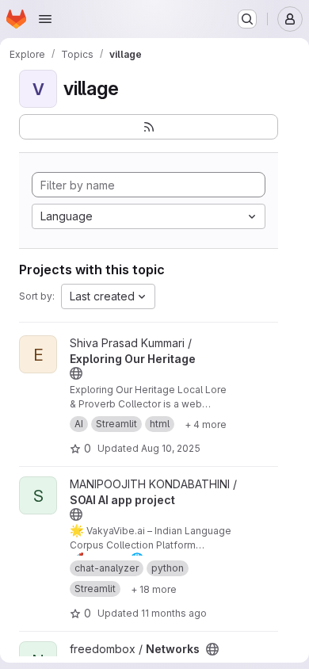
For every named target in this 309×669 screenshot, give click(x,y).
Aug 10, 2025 (170, 448)
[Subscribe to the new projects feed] (148, 127)
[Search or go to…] (247, 19)
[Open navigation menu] (45, 19)
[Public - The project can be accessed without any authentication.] (76, 373)
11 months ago (174, 613)
